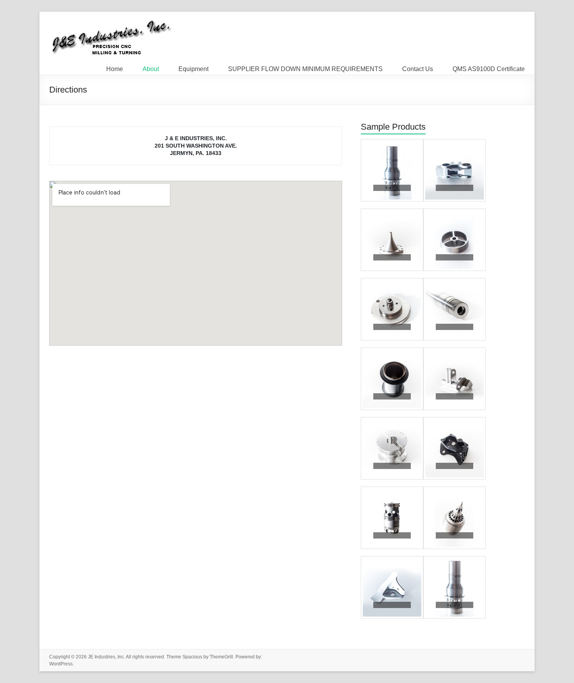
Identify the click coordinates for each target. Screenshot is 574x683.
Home (114, 67)
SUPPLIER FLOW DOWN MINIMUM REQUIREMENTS (305, 67)
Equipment (193, 67)
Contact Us (417, 67)
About (151, 67)
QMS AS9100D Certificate (489, 67)
